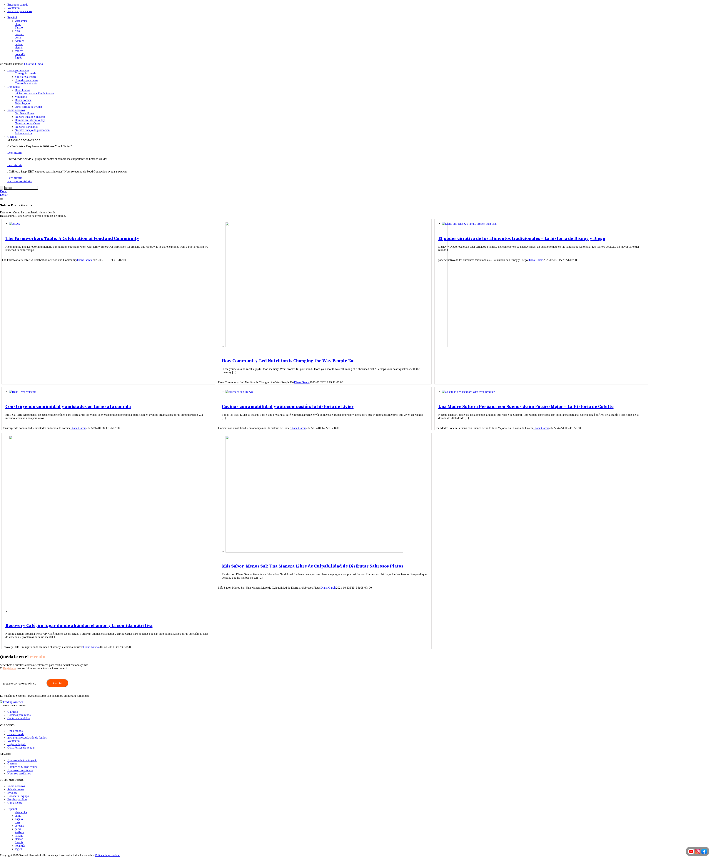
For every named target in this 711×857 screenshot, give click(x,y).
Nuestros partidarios (26, 126)
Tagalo (19, 27)
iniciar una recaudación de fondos (34, 93)
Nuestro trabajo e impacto (30, 116)
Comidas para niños (26, 80)
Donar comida (23, 100)
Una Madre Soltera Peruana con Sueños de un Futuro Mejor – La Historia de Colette (526, 406)
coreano (19, 34)
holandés (20, 54)
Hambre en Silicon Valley (30, 120)
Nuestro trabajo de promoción (32, 130)
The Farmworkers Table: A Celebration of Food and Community (72, 238)
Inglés (18, 57)
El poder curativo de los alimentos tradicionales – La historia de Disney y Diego (521, 238)
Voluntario (13, 7)
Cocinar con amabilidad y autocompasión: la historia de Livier (288, 406)
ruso (17, 30)
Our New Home (24, 113)
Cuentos (12, 136)
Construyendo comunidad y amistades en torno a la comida (68, 406)
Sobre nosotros (16, 110)
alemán (19, 47)
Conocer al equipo (18, 796)
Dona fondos (22, 90)
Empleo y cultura (17, 799)
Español (12, 17)
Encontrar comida (17, 4)
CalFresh (12, 711)
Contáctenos (14, 802)
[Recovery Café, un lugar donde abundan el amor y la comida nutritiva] (141, 610)
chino (18, 24)
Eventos (12, 792)
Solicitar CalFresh (25, 76)
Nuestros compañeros (27, 123)
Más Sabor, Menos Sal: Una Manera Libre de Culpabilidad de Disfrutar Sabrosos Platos (312, 566)
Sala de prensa (15, 789)
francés (19, 50)
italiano (19, 44)
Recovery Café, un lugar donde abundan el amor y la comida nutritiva (79, 625)
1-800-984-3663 (33, 63)
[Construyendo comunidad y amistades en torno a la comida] (22, 391)
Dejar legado (22, 103)
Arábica (19, 40)
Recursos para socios (19, 11)
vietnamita (21, 20)
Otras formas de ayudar (28, 106)
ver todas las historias (19, 181)
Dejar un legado (16, 744)
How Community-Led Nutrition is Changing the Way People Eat (288, 361)
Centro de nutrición (26, 83)
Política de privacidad (107, 855)
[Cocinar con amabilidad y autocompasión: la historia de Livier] (239, 391)
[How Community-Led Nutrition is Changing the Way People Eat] (337, 346)
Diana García (85, 260)
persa (18, 37)
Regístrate (9, 668)
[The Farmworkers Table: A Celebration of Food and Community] (14, 223)
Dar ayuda (13, 86)
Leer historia (14, 152)
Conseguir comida (18, 70)
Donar (3, 191)
